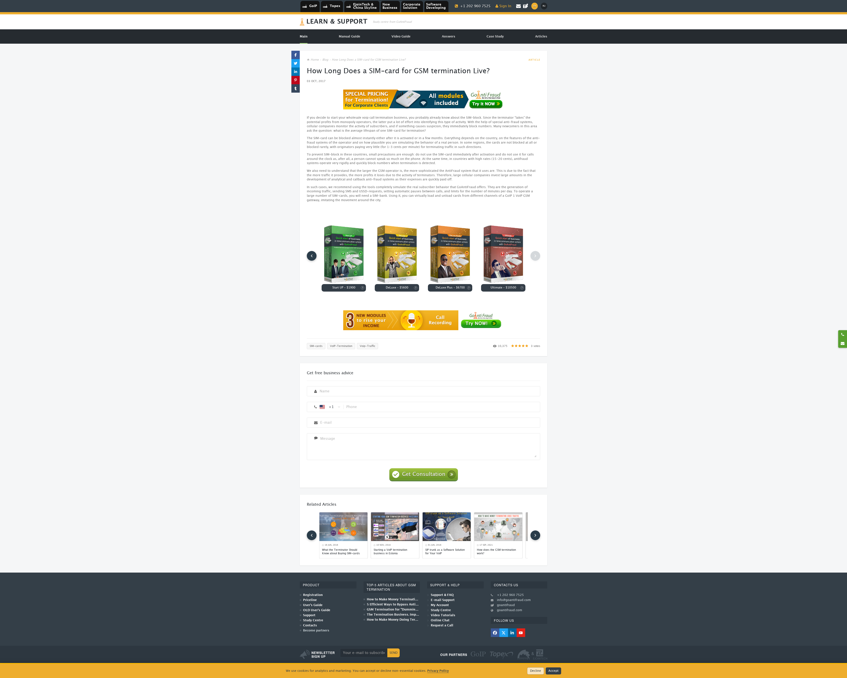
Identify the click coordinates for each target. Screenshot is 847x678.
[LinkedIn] (512, 632)
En (534, 6)
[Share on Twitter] (295, 63)
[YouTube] (521, 632)
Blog (325, 59)
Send (393, 652)
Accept (553, 670)
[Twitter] (503, 632)
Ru (544, 6)
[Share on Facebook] (295, 55)
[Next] (535, 535)
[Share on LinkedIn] (295, 71)
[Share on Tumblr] (295, 88)
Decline (535, 670)
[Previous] (312, 256)
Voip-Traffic (367, 346)
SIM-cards (316, 346)
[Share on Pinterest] (295, 80)
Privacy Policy (438, 670)
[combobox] (330, 407)
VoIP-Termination (341, 346)
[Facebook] (495, 632)
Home (315, 59)
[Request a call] (842, 334)
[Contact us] (842, 343)
